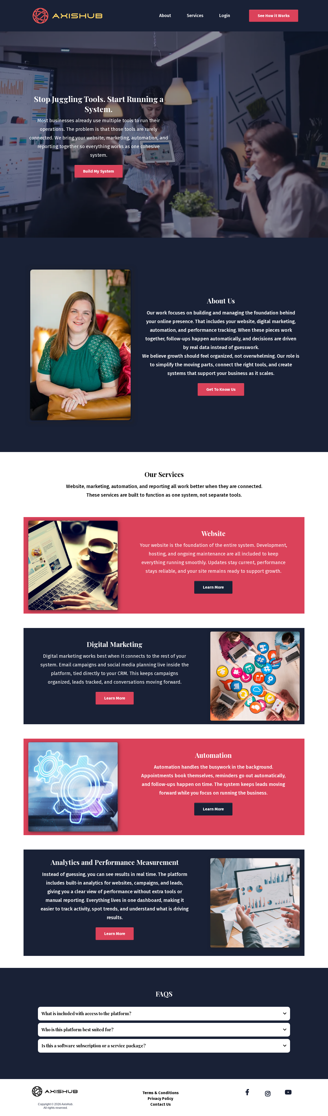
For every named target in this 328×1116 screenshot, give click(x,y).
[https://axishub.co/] (67, 15)
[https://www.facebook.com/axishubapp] (248, 1092)
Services (195, 15)
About (165, 15)
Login (224, 15)
